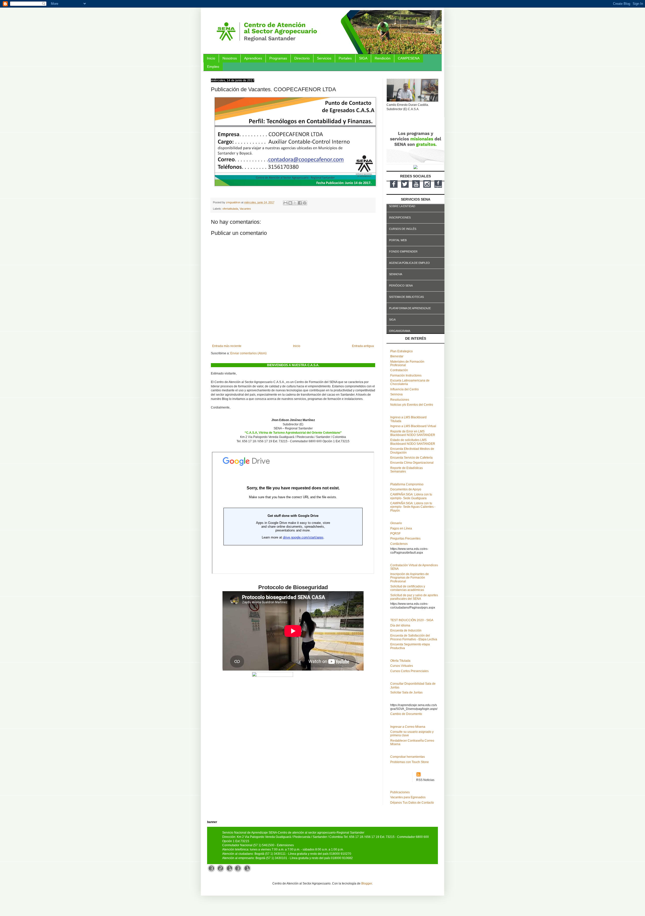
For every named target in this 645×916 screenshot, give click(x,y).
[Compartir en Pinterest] (304, 202)
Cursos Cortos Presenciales (409, 671)
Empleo (213, 67)
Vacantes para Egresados (408, 797)
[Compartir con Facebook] (299, 202)
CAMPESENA (409, 58)
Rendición (383, 58)
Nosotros (229, 58)
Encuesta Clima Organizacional (412, 462)
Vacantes (245, 208)
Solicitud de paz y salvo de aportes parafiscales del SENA (414, 597)
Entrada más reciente (226, 346)
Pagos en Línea (401, 528)
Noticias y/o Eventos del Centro (411, 404)
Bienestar (396, 356)
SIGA (363, 58)
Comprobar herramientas (407, 757)
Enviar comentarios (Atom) (248, 353)
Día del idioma (400, 625)
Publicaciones (400, 792)
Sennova (396, 394)
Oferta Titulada (400, 660)
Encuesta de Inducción (406, 630)
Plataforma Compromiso (407, 484)
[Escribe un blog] (290, 202)
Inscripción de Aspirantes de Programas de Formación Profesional (409, 577)
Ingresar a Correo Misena (407, 727)
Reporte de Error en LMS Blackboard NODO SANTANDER (412, 433)
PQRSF (395, 533)
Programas (278, 58)
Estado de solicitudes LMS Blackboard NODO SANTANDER (412, 441)
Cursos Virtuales (401, 666)
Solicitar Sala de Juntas (406, 692)
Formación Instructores (406, 375)
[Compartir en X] (295, 202)
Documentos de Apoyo (405, 489)
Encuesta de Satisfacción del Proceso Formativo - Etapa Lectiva (413, 637)
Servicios (324, 58)
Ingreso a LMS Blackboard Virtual (413, 426)
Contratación (399, 370)
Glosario (396, 523)
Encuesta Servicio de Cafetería (411, 457)
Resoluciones (399, 399)
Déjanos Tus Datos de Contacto (412, 802)
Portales (345, 58)
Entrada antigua (363, 346)
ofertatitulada (230, 208)
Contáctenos (399, 544)
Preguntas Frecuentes (405, 538)
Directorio (302, 58)
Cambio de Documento (406, 714)
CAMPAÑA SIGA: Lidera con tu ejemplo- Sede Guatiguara (411, 496)
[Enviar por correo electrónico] (285, 202)
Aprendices (253, 58)
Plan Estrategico (401, 351)
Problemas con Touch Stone (409, 762)
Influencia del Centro (404, 389)
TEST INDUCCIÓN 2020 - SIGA (411, 620)
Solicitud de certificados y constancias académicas (407, 588)
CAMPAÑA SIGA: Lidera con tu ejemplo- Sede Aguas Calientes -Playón (412, 506)
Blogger (366, 883)
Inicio (211, 58)
